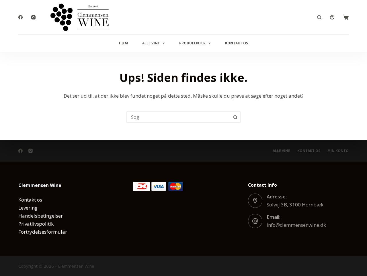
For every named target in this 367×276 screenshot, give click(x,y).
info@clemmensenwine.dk (296, 225)
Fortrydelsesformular (42, 231)
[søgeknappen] (235, 117)
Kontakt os (236, 43)
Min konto (338, 151)
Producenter (192, 43)
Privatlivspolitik (36, 223)
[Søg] (319, 17)
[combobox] (178, 117)
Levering (28, 207)
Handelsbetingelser (40, 215)
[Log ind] (332, 17)
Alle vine (151, 43)
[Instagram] (33, 17)
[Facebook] (20, 17)
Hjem (123, 43)
